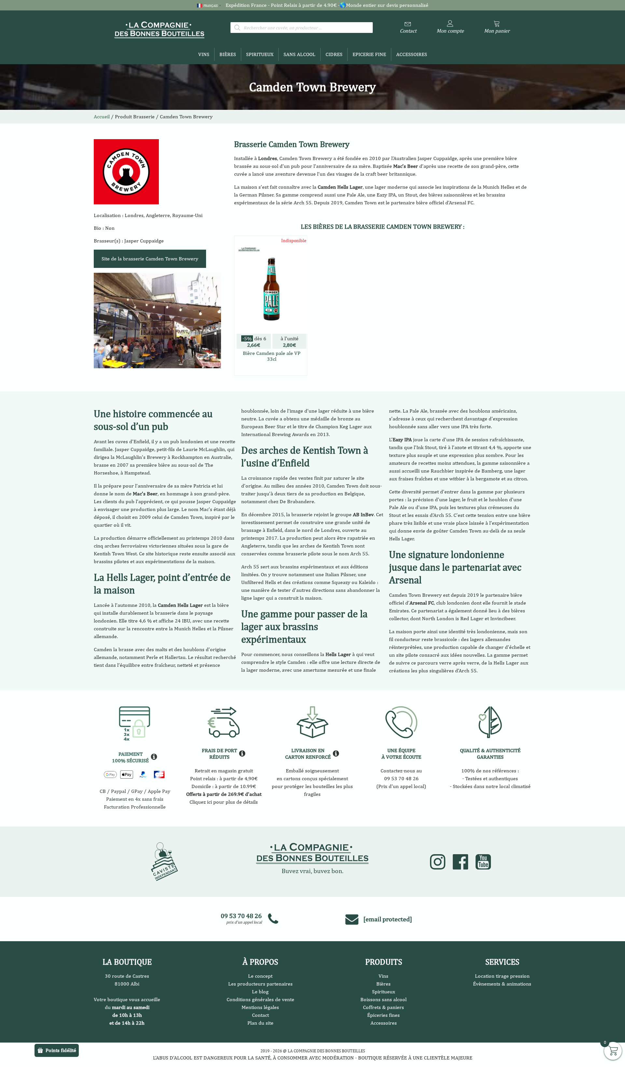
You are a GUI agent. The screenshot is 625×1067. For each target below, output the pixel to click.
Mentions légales (260, 1007)
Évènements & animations (502, 984)
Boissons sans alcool (383, 999)
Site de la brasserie (150, 259)
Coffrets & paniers (383, 1007)
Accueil (102, 116)
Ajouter (270, 369)
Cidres (334, 54)
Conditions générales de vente (260, 999)
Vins (203, 54)
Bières (227, 54)
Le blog (260, 991)
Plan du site (260, 1023)
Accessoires (411, 54)
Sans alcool (299, 54)
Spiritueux (259, 54)
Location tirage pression (502, 976)
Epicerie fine (369, 54)
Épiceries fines (383, 1015)
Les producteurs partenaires (260, 984)
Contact (260, 1015)
